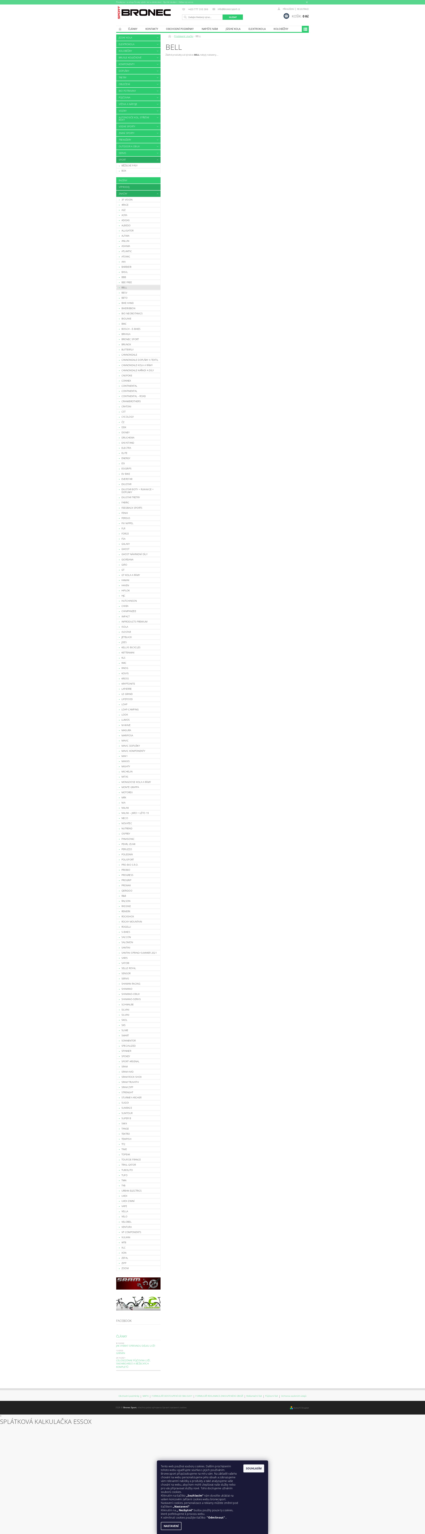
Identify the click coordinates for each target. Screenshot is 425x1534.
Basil (125, 272)
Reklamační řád (254, 1396)
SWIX (124, 1123)
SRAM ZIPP (127, 1087)
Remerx (126, 911)
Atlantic (127, 251)
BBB (124, 277)
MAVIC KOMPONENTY (133, 750)
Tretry (123, 77)
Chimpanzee (129, 611)
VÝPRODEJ (124, 187)
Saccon (126, 937)
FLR (123, 528)
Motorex (127, 792)
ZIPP (124, 1263)
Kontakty (151, 28)
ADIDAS (126, 220)
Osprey (126, 833)
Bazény (123, 180)
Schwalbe (128, 1004)
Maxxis (126, 761)
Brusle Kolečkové (130, 57)
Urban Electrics (132, 1190)
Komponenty (126, 64)
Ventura (127, 1226)
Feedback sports (132, 507)
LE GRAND (127, 694)
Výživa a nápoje (128, 104)
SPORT (122, 159)
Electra (126, 447)
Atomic (126, 256)
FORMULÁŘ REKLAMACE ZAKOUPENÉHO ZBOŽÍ (219, 1396)
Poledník (127, 854)
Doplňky (124, 70)
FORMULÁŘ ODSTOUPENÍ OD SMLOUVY (172, 1396)
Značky (123, 193)
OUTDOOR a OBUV (129, 146)
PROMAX (126, 885)
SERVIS (122, 153)
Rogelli (126, 926)
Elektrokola (257, 28)
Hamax (125, 580)
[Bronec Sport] (144, 12)
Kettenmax (128, 652)
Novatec (127, 823)
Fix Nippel (127, 523)
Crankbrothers (131, 401)
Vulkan (126, 1237)
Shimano (127, 988)
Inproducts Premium (135, 621)
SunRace (127, 1107)
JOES (124, 642)
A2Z (124, 209)
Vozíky (123, 110)
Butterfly (128, 349)
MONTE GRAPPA (130, 787)
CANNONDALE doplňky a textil (140, 359)
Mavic (125, 740)
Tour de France (131, 1159)
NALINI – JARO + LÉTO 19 (135, 813)
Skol (124, 1020)
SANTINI (126, 947)
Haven (125, 585)
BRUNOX (126, 344)
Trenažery (125, 139)
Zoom (125, 1268)
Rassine (126, 906)
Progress (127, 875)
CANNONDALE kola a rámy (137, 365)
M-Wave (126, 725)
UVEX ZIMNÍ (128, 1201)
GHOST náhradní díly (134, 554)
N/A (124, 802)
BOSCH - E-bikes (131, 328)
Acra (124, 215)
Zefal (125, 1257)
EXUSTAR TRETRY (131, 497)
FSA (124, 538)
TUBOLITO (127, 1170)
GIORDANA (127, 559)
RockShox (128, 916)
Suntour (127, 1113)
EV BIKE (126, 473)
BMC (124, 323)
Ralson (126, 901)
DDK (124, 427)
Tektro (126, 1133)
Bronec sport (130, 339)
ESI (123, 463)
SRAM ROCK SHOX (132, 1076)
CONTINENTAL (129, 391)
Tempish (126, 1138)
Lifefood (127, 699)
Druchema (128, 437)
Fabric (125, 502)
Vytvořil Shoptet (301, 1407)
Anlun (125, 240)
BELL (124, 287)
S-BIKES (126, 931)
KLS (124, 657)
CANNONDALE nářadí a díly (138, 370)
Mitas (125, 776)
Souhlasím (254, 1468)
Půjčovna (124, 97)
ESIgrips (127, 468)
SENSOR (126, 973)
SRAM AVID (128, 1071)
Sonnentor (129, 1040)
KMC (124, 662)
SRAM (125, 1066)
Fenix (125, 512)
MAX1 (125, 756)
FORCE (125, 533)
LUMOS (126, 719)
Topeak (126, 1154)
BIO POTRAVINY (127, 90)
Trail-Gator (129, 1164)
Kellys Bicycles (131, 647)
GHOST (125, 549)
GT (123, 569)
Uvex (124, 1195)
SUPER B (126, 1118)
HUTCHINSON (129, 600)
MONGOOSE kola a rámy (136, 782)
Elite (125, 453)
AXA (124, 261)
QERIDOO (127, 890)
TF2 (123, 1144)
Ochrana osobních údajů (293, 1396)
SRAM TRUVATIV (130, 1082)
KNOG (125, 668)
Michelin (127, 771)
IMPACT (126, 616)
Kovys (125, 673)
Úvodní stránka (120, 29)
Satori (125, 963)
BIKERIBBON (128, 308)
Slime (125, 1030)
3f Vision (127, 199)
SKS (124, 1025)
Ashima (126, 246)
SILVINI (125, 1014)
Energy (126, 458)
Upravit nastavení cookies (174, 1407)
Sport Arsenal (130, 1061)
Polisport (128, 859)
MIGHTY (126, 766)
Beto (125, 297)
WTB (124, 1242)
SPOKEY (126, 1056)
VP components (131, 1232)
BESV (124, 292)
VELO (124, 1216)
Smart (125, 1035)
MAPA (146, 1396)
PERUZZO (127, 849)
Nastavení (171, 1526)
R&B (124, 895)
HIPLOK (126, 590)
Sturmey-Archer (131, 1097)
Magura (126, 730)
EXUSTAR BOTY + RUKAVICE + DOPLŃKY (138, 491)
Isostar (126, 631)
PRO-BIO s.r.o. (130, 864)
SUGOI (125, 1102)
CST (124, 411)
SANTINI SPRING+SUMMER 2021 (139, 952)
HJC (123, 595)
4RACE (125, 204)
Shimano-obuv (131, 994)
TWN (124, 1180)
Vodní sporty (127, 126)
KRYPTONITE (128, 683)
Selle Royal (129, 968)
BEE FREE (127, 282)
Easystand (128, 442)
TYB (124, 1185)
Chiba (125, 606)
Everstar (127, 479)
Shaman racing (131, 983)
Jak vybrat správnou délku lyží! (135, 1345)
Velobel (126, 1221)
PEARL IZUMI (129, 844)
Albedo (126, 225)
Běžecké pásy (130, 165)
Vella (125, 1211)
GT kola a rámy (131, 575)
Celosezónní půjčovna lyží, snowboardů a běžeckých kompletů (133, 1363)
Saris (125, 957)
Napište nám (210, 28)
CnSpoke (127, 375)
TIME (124, 1149)
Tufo (125, 1175)
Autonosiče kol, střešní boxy (134, 118)
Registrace (303, 9)
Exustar (126, 484)
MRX (124, 797)
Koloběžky (281, 28)
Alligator (128, 230)
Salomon (127, 942)
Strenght (127, 1092)
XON (124, 1252)
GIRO (124, 564)
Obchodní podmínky (180, 28)
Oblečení (124, 84)
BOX (124, 170)
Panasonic (128, 838)
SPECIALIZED (129, 1045)
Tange (125, 1128)
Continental (129, 385)
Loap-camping (130, 709)
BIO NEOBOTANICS (132, 313)
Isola (125, 626)
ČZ (123, 422)
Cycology (128, 416)
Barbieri (127, 266)
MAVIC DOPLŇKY (131, 745)
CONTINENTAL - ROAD (134, 396)
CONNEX (126, 380)
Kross (125, 678)
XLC (124, 1247)
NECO (125, 818)
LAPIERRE (127, 688)
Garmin (120, 1353)
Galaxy (126, 543)
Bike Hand (128, 303)
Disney (126, 432)
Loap (124, 704)
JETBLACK (127, 637)
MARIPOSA (127, 735)
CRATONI (126, 406)
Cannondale (129, 354)
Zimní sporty (126, 133)
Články (132, 28)
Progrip (126, 880)
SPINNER (126, 1050)
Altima (125, 235)
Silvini (125, 1009)
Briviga (126, 334)
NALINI (125, 807)
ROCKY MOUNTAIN (132, 921)
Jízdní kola (233, 28)
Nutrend (127, 828)
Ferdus (126, 518)
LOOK (125, 714)
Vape (124, 1206)
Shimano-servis (131, 999)
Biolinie (126, 318)
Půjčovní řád (271, 1396)
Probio (126, 869)
